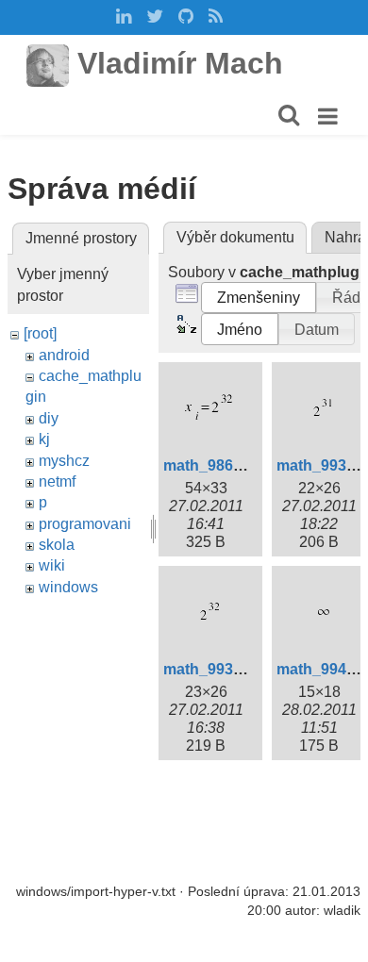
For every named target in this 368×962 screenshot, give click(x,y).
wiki (52, 565)
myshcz (64, 461)
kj (44, 439)
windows (68, 587)
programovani (85, 524)
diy (49, 418)
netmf (57, 481)
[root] (40, 333)
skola (57, 545)
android (64, 355)
